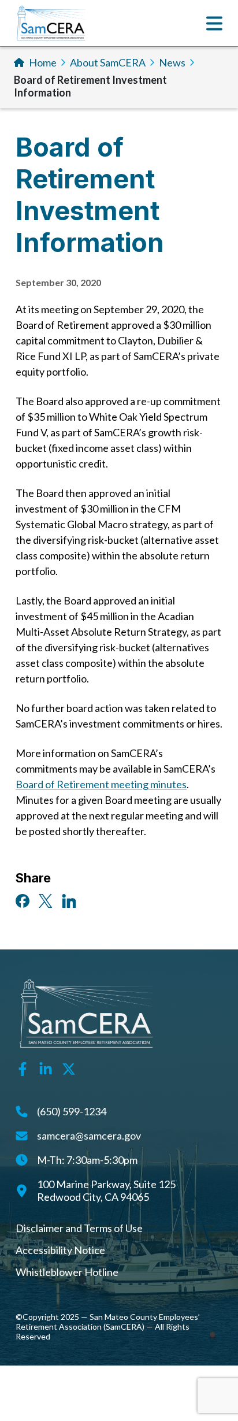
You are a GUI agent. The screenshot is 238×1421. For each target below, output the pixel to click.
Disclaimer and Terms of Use (79, 1228)
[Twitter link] (69, 1068)
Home (43, 62)
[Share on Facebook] (22, 899)
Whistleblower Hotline (67, 1272)
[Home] (51, 23)
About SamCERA (108, 62)
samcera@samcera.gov (89, 1135)
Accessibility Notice (60, 1250)
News (172, 62)
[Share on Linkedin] (69, 899)
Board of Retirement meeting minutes (101, 784)
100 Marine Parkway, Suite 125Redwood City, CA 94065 (106, 1190)
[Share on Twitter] (46, 899)
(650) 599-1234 (71, 1111)
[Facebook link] (22, 1068)
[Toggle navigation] (214, 23)
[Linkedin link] (46, 1068)
